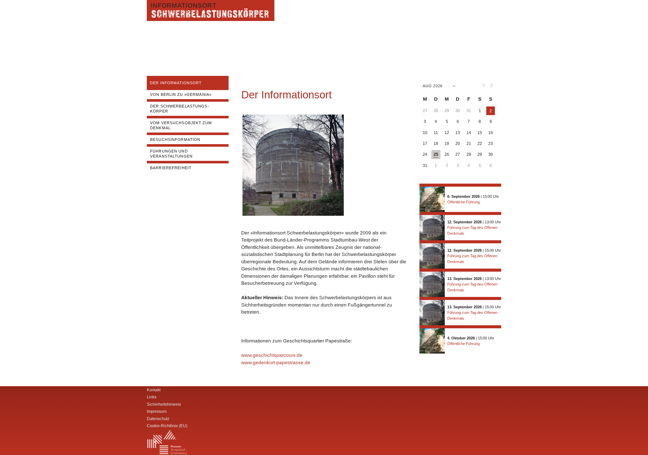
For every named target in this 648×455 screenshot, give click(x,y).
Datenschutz (158, 418)
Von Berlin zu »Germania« (181, 94)
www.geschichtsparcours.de (271, 355)
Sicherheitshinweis (164, 404)
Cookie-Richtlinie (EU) (167, 425)
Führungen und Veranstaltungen (171, 153)
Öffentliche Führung (463, 202)
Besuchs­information (175, 139)
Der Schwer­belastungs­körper (179, 108)
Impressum (157, 411)
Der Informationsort (175, 83)
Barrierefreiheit (170, 168)
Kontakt (153, 389)
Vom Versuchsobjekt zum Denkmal (181, 125)
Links (151, 397)
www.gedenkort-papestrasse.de (275, 362)
